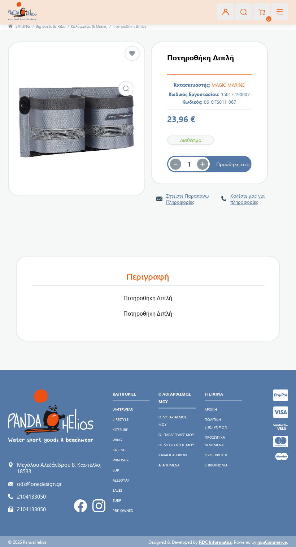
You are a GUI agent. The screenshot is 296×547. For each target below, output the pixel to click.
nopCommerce (272, 542)
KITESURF (120, 429)
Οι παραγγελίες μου (176, 434)
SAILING (119, 449)
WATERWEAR (123, 409)
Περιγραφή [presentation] (147, 276)
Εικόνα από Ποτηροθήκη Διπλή (126, 88)
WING (117, 439)
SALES (117, 490)
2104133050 (31, 496)
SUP (116, 470)
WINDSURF (121, 459)
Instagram (98, 505)
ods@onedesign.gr (39, 483)
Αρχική (211, 409)
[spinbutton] (189, 164)
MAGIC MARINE (228, 85)
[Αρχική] (10, 26)
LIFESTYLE (121, 419)
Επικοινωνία (216, 465)
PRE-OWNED (123, 510)
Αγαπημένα (168, 465)
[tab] (148, 276)
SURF (117, 500)
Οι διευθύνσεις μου (176, 444)
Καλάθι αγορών (172, 454)
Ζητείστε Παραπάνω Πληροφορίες (187, 199)
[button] (202, 164)
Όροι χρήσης (216, 454)
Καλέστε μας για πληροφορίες (247, 199)
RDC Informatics (215, 542)
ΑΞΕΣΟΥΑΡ (121, 480)
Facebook (80, 505)
